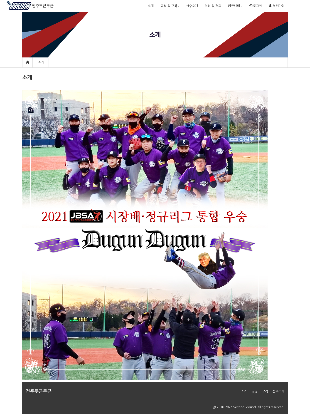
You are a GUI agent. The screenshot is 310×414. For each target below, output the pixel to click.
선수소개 (192, 5)
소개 (151, 5)
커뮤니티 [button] (234, 5)
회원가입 (278, 5)
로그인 (257, 5)
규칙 (265, 391)
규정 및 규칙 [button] (168, 5)
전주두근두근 (43, 6)
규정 (255, 391)
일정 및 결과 (213, 5)
